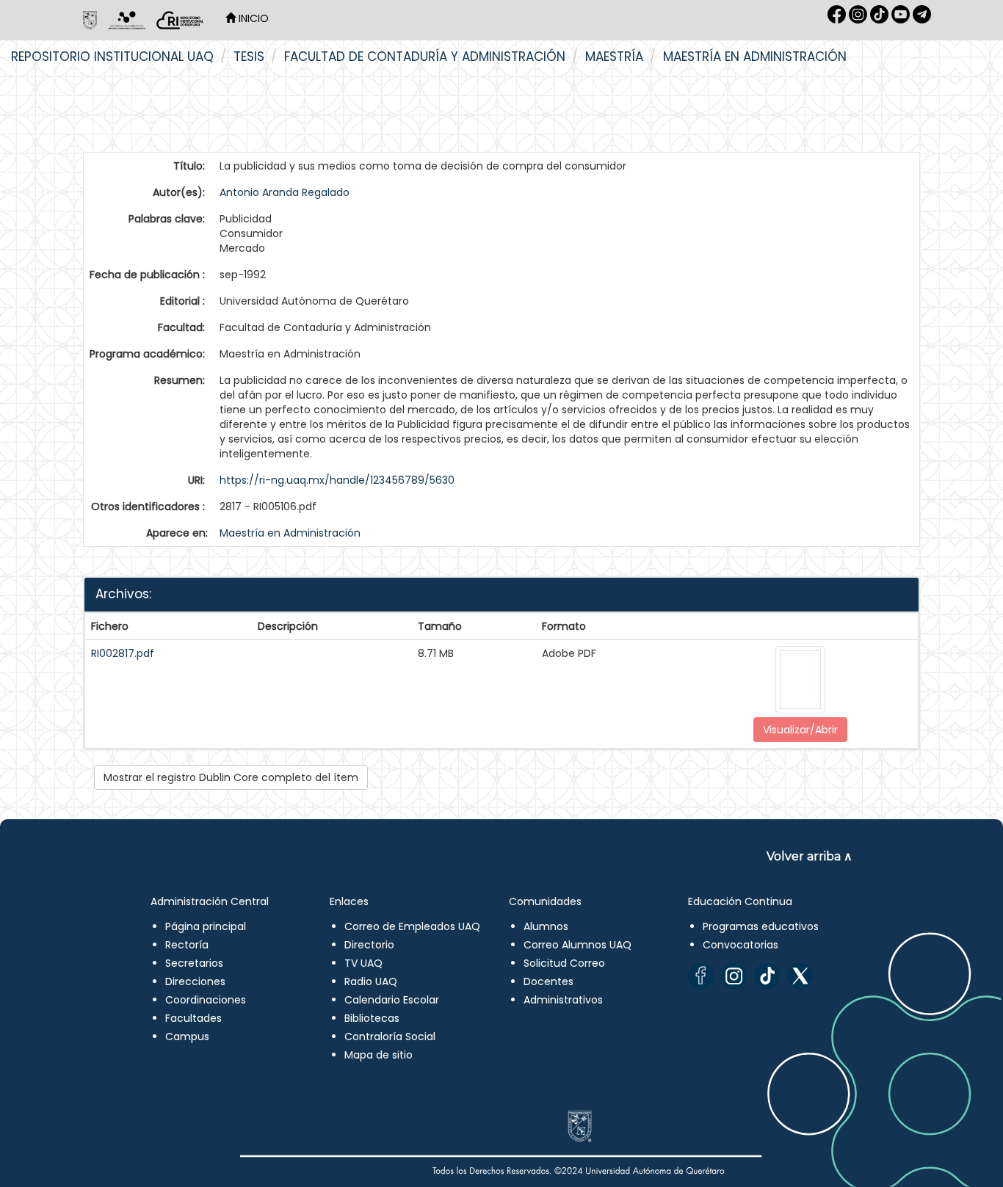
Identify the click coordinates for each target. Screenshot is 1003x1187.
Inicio (252, 18)
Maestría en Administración (755, 56)
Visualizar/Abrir (800, 729)
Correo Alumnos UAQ (577, 944)
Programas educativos (761, 926)
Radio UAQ (370, 981)
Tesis (248, 56)
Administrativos (563, 999)
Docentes (548, 981)
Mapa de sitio (378, 1055)
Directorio (369, 944)
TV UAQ (363, 963)
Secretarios (194, 963)
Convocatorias (740, 944)
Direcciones (195, 981)
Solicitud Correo (564, 963)
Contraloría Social (389, 1036)
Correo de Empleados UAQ (412, 926)
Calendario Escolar (391, 999)
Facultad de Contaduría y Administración (424, 56)
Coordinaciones (205, 999)
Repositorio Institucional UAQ (112, 56)
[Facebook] (701, 976)
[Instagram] (734, 976)
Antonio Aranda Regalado (285, 192)
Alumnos (546, 926)
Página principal (205, 926)
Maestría (614, 56)
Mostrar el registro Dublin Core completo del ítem (231, 777)
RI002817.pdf (122, 653)
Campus (187, 1036)
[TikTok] (767, 976)
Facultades (193, 1018)
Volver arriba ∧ (809, 856)
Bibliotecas (371, 1018)
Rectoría (187, 944)
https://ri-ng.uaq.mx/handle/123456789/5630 (337, 480)
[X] (800, 976)
